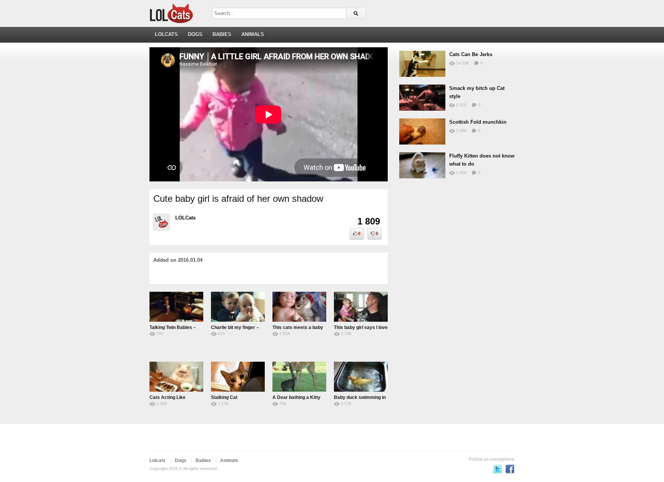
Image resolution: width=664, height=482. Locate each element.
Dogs (195, 34)
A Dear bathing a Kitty (296, 397)
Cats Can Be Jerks (470, 54)
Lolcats (166, 34)
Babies (221, 34)
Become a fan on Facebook (510, 469)
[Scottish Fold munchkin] (422, 131)
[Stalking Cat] (238, 376)
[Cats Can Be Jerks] (422, 63)
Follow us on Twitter (497, 469)
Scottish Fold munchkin (477, 122)
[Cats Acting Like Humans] (176, 376)
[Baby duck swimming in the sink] (360, 376)
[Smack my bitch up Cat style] (422, 97)
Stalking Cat (224, 397)
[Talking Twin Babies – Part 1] (176, 306)
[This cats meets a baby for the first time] (299, 306)
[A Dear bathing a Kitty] (299, 376)
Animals (252, 34)
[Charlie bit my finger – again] (238, 306)
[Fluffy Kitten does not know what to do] (422, 165)
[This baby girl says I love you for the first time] (360, 306)
